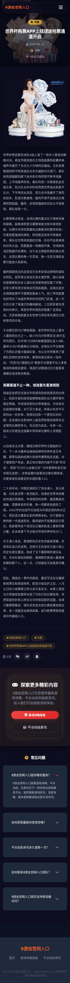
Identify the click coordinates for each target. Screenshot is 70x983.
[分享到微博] (27, 656)
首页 (12, 958)
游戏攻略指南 (37, 715)
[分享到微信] (17, 656)
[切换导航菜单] (61, 7)
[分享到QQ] (37, 656)
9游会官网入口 (17, 7)
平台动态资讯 (37, 727)
